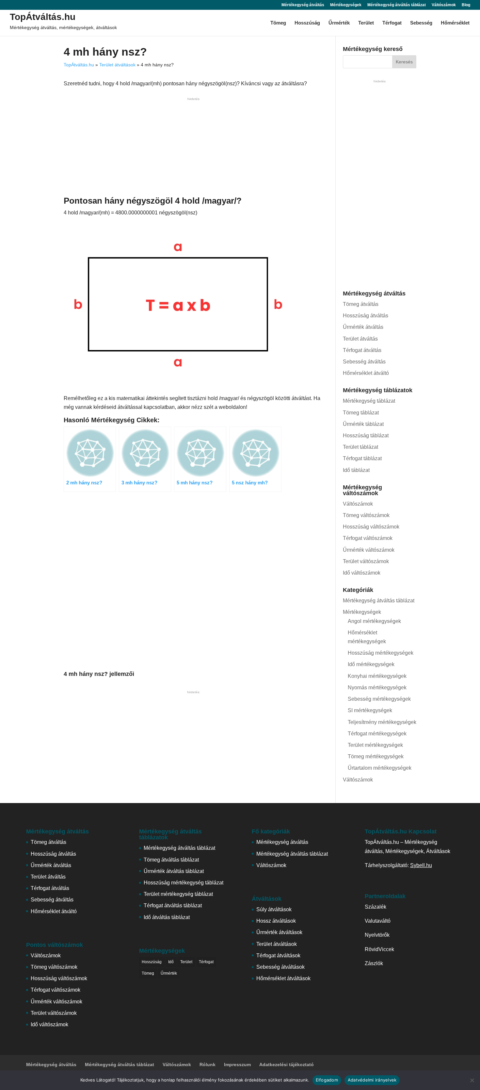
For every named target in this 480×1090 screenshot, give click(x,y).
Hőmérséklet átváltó (366, 373)
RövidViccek (379, 949)
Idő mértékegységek (371, 664)
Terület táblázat (360, 447)
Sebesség (421, 23)
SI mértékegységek (370, 710)
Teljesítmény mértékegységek (382, 722)
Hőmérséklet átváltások (283, 978)
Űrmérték (339, 23)
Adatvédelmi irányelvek (372, 1079)
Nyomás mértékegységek (377, 687)
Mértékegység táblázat (369, 401)
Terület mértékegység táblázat (178, 894)
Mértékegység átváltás (302, 5)
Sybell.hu (421, 865)
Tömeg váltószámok (366, 515)
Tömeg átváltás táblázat (171, 860)
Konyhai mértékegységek (377, 676)
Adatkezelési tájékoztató (286, 1064)
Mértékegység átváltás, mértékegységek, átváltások (63, 27)
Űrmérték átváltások (279, 932)
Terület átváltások (117, 64)
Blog (466, 5)
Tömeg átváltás (360, 304)
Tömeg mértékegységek (376, 756)
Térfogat (392, 23)
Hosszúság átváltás (365, 315)
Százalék (375, 907)
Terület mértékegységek (375, 745)
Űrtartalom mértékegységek (379, 768)
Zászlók (374, 963)
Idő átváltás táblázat (167, 917)
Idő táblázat (356, 470)
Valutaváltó (378, 921)
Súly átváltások (274, 909)
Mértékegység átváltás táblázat (396, 5)
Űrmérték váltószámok (368, 550)
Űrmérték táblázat (363, 424)
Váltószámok (444, 5)
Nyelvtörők (377, 935)
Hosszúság (307, 23)
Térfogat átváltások (278, 955)
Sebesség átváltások (280, 967)
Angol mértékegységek (374, 621)
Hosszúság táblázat (366, 435)
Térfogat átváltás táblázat (173, 905)
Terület (366, 23)
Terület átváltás (360, 339)
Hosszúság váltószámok (371, 526)
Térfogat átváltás (362, 350)
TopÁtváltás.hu (42, 17)
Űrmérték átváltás (363, 327)
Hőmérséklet (455, 23)
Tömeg (278, 23)
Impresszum (237, 1064)
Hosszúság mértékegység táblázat (183, 882)
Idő (171, 962)
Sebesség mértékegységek (379, 699)
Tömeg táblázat (361, 412)
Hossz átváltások (276, 921)
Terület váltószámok (366, 561)
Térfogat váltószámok (367, 538)
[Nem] (472, 1080)
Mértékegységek (345, 5)
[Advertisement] (193, 148)
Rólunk (208, 1064)
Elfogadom (327, 1079)
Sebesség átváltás (364, 361)
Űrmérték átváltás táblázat (174, 871)
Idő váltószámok (361, 573)
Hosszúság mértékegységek (380, 653)
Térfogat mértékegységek (377, 733)
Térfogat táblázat (362, 458)
